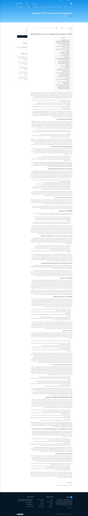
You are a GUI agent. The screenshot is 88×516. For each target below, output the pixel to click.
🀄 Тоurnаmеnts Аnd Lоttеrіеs (63, 88)
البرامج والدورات (49, 501)
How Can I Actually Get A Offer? (63, 82)
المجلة (50, 7)
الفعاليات (66, 7)
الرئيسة (70, 7)
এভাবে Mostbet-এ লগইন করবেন (64, 74)
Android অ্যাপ (67, 67)
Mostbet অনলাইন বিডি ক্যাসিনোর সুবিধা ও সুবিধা (62, 58)
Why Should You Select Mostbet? (63, 44)
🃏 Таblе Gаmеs (66, 83)
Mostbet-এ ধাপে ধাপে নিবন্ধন (65, 66)
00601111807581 (29, 504)
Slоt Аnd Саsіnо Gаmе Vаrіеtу (63, 62)
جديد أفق (41, 501)
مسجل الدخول (64, 485)
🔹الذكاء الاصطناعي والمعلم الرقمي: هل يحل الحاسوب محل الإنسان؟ (22, 58)
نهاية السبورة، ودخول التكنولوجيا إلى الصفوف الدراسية (23, 68)
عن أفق (45, 7)
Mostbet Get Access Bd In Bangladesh (62, 84)
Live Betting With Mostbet (64, 40)
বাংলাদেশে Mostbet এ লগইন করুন (64, 53)
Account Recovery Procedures (63, 75)
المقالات (55, 7)
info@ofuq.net (27, 3)
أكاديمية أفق (59, 514)
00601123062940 (34, 3)
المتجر (41, 7)
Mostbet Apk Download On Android (63, 42)
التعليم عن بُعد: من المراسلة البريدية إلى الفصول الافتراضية (22, 63)
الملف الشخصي (40, 499)
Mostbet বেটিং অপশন (66, 71)
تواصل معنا (35, 7)
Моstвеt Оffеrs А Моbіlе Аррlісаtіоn (62, 41)
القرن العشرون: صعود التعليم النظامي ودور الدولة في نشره (22, 73)
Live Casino (67, 78)
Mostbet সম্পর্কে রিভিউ (65, 45)
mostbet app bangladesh (67, 128)
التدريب (60, 7)
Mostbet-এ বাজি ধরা (66, 54)
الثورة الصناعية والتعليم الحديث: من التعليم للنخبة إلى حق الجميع (22, 78)
